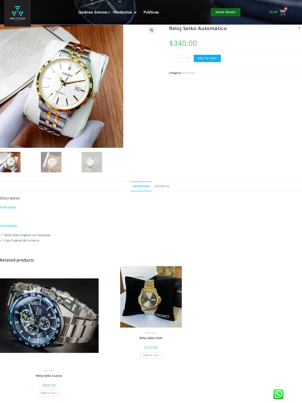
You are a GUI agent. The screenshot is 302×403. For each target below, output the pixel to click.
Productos (123, 12)
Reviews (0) (162, 186)
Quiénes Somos (92, 12)
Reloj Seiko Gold (150, 338)
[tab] (141, 186)
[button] (225, 12)
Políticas (151, 12)
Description (141, 186)
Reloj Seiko (188, 73)
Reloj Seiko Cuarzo (49, 376)
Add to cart (207, 58)
